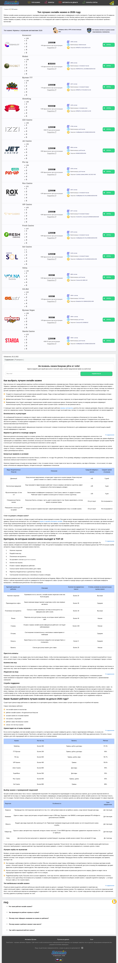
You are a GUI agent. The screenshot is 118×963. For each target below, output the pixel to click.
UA (60, 960)
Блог (91, 939)
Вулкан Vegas (28, 310)
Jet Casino (27, 141)
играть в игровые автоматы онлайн (51, 521)
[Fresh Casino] (12, 234)
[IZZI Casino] (12, 129)
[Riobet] (12, 65)
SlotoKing (26, 99)
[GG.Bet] (12, 298)
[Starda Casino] (12, 340)
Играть (109, 44)
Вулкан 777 (27, 78)
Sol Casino (27, 247)
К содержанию (109, 435)
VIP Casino (27, 204)
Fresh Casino (28, 226)
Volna (24, 268)
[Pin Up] (12, 171)
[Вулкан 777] (12, 87)
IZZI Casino (27, 120)
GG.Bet (25, 289)
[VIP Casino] (12, 213)
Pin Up (25, 162)
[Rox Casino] (12, 192)
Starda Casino (28, 331)
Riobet (25, 56)
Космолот (26, 35)
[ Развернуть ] (19, 359)
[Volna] (12, 277)
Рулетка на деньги (63, 939)
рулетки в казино (29, 559)
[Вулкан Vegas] (12, 319)
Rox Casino (27, 183)
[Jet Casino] (12, 150)
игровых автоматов (66, 408)
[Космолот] (12, 44)
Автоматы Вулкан (30, 939)
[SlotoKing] (12, 107)
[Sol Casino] (12, 256)
